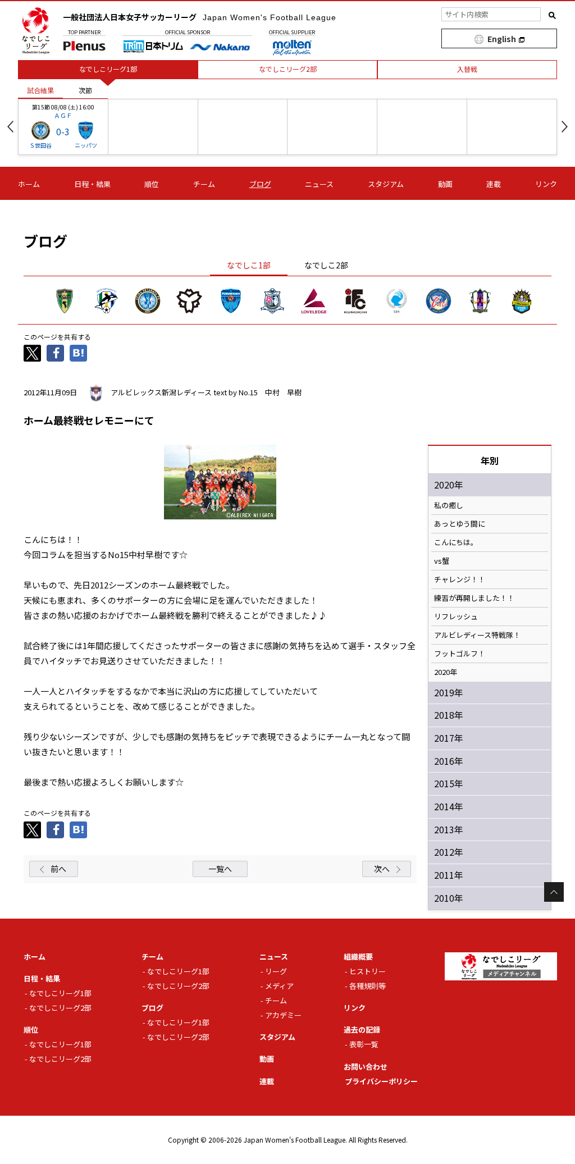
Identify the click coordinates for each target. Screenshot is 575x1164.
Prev (10, 127)
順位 (151, 184)
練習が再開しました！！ (474, 598)
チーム (204, 184)
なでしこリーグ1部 (60, 993)
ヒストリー (367, 971)
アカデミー (283, 1015)
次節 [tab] (85, 90)
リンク (546, 184)
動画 (445, 184)
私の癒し (448, 505)
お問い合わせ (365, 1066)
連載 (493, 184)
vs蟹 (441, 560)
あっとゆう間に (459, 523)
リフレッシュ (456, 616)
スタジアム (386, 184)
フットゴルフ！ (459, 653)
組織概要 (358, 956)
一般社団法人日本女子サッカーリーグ (199, 16)
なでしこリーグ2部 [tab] (288, 69)
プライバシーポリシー (381, 1081)
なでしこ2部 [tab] (326, 265)
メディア (279, 985)
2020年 (445, 672)
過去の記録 (362, 1029)
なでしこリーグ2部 (60, 1007)
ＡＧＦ (63, 115)
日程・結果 (92, 184)
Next (565, 127)
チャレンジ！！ (459, 579)
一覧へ (220, 868)
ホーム (29, 184)
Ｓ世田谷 (40, 145)
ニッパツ (86, 145)
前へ (58, 868)
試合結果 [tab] (40, 90)
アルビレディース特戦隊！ (477, 635)
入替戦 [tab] (467, 69)
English (501, 38)
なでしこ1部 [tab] (249, 265)
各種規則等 (367, 985)
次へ (382, 868)
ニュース (319, 184)
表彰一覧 (363, 1044)
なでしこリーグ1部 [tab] (108, 69)
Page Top (554, 892)
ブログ (260, 184)
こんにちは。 (456, 542)
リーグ (276, 971)
